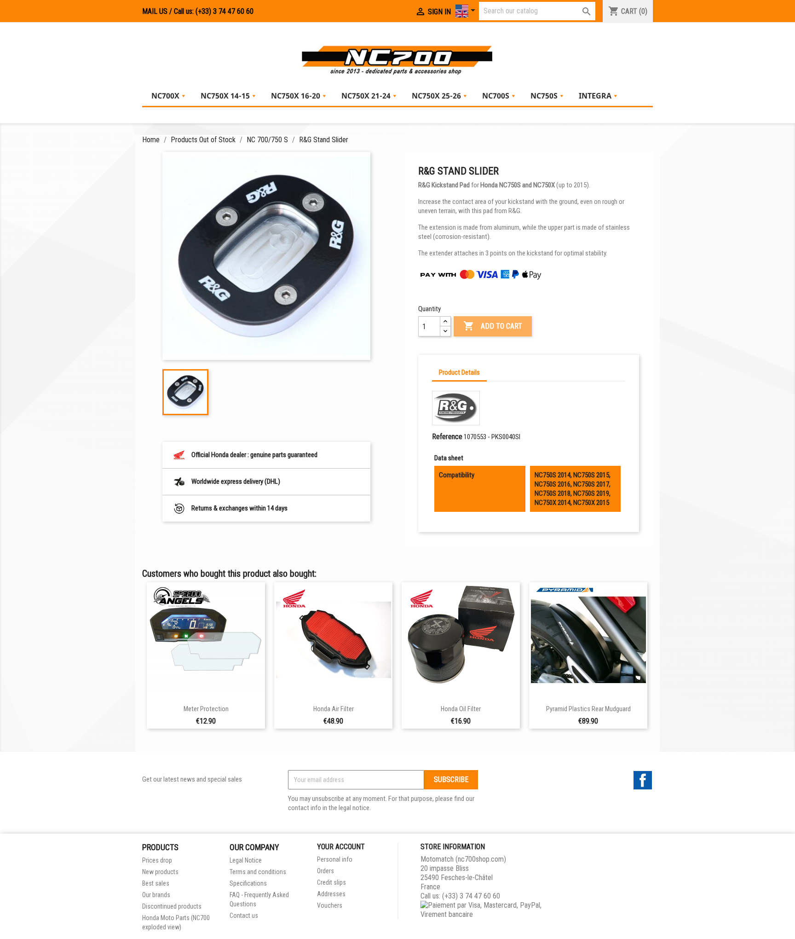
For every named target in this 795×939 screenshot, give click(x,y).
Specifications (248, 883)
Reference (447, 436)
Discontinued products (172, 906)
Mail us (154, 11)
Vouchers (329, 905)
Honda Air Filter (333, 709)
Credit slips (331, 882)
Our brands (156, 894)
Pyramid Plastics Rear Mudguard (588, 709)
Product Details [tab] (459, 372)
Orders (325, 871)
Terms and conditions (258, 871)
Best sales (155, 883)
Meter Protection (206, 709)
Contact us (244, 915)
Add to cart (492, 325)
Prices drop (157, 860)
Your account (341, 846)
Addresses (331, 894)
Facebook (643, 780)
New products (160, 871)
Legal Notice (246, 860)
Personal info (334, 859)
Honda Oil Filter (461, 709)
